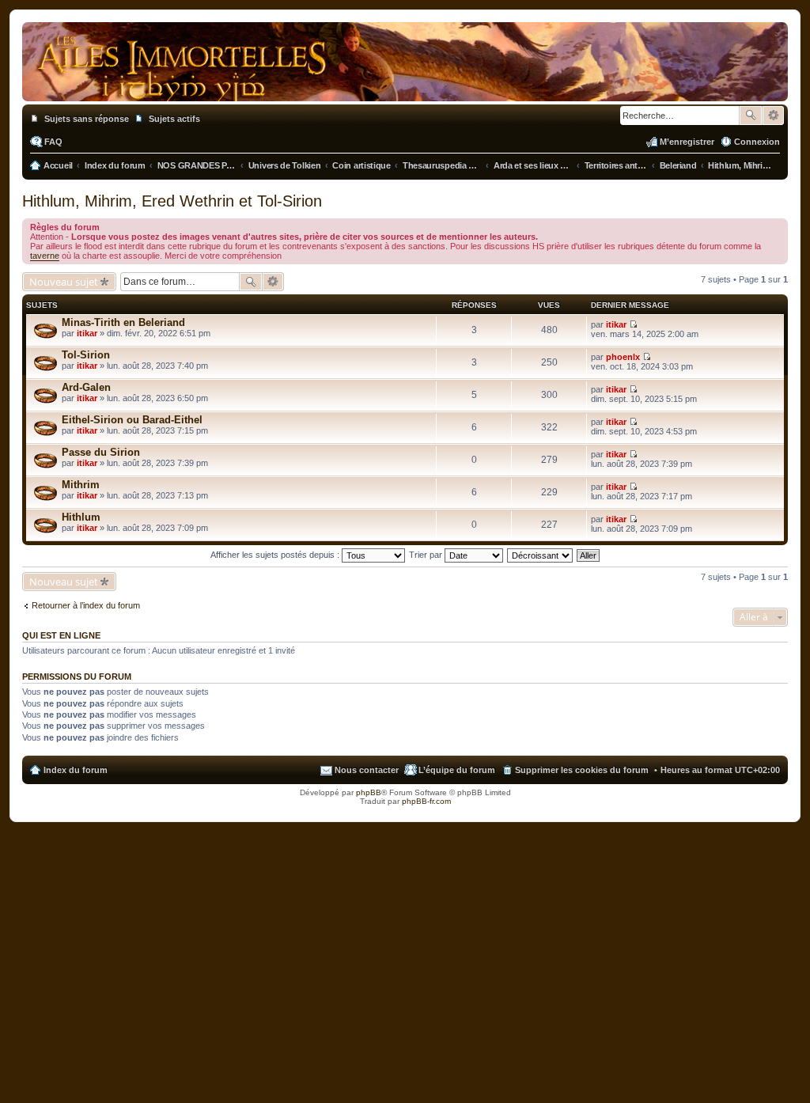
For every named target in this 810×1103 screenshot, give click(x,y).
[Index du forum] (405, 85)
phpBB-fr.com (426, 801)
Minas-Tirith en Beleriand (123, 322)
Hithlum (81, 517)
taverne (44, 255)
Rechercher (751, 115)
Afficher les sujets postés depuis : (276, 554)
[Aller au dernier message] (633, 324)
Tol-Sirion (86, 355)
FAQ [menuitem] (53, 141)
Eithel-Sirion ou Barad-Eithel (132, 420)
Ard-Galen (86, 387)
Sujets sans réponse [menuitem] (86, 118)
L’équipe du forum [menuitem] (456, 770)
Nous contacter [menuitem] (367, 770)
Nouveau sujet (63, 282)
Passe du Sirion (101, 452)
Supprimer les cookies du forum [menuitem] (582, 770)
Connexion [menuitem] (757, 141)
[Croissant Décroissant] (540, 554)
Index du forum (76, 770)
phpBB (368, 792)
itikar (87, 333)
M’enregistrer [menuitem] (687, 141)
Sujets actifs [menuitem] (174, 118)
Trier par (427, 554)
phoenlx (623, 357)
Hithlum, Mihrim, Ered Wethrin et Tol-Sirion (172, 201)
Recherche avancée (773, 115)
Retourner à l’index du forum (86, 605)
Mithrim (81, 485)
